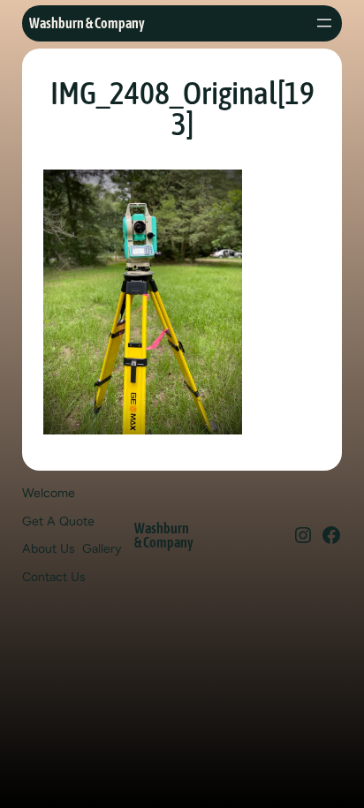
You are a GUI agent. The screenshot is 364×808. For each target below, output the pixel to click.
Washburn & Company (87, 23)
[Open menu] (324, 23)
